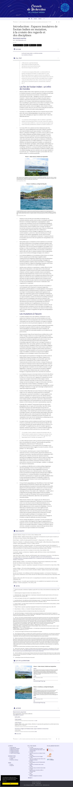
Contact (11, 758)
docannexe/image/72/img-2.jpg (39, 702)
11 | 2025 (35, 720)
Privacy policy (12, 757)
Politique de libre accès (14, 749)
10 (32, 294)
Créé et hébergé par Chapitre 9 (29, 785)
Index (39, 18)
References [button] (32, 45)
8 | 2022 (35, 731)
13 (13, 633)
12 (25, 425)
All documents (18, 733)
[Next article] (59, 22)
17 (40, 519)
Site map (33, 783)
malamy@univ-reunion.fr (18, 715)
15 (35, 443)
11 (13, 617)
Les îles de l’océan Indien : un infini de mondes (32, 53)
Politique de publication (14, 750)
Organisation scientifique (15, 748)
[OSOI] (49, 755)
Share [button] (39, 45)
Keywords (12, 765)
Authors (11, 764)
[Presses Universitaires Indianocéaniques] (50, 749)
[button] (31, 18)
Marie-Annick (19, 38)
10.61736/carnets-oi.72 (21, 40)
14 (36, 441)
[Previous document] (57, 22)
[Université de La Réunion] (50, 759)
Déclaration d (14, 759)
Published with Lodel (38, 785)
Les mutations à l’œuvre (27, 55)
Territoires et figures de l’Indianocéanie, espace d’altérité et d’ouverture (32, 728)
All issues (30, 777)
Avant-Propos (18, 722)
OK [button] (10, 783)
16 (36, 501)
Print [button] (26, 45)
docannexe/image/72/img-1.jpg (39, 681)
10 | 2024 (35, 726)
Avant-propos (18, 719)
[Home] (29, 18)
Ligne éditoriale (13, 747)
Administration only (46, 785)
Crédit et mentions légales (15, 753)
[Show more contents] (44, 18)
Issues (35, 18)
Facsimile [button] (18, 45)
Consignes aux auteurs (14, 752)
